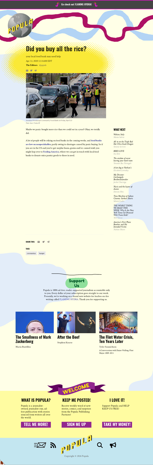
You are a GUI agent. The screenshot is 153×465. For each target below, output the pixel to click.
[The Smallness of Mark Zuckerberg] (35, 322)
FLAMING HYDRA (68, 299)
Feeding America (51, 151)
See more (66, 65)
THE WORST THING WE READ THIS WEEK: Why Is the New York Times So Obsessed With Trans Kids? (124, 210)
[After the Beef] (76, 322)
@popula (42, 65)
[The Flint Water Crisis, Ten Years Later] (118, 322)
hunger (41, 253)
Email (40, 445)
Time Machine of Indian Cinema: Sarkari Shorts (123, 197)
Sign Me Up (76, 425)
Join (113, 445)
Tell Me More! (36, 425)
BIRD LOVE (119, 151)
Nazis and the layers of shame (123, 187)
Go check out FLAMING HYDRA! (76, 4)
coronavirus (31, 253)
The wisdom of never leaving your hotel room (123, 159)
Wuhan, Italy (119, 134)
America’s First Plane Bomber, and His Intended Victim (122, 224)
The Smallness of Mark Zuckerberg (33, 339)
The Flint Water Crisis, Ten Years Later (116, 339)
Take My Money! (117, 425)
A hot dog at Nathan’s (123, 167)
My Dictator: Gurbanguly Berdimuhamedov (121, 177)
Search (100, 445)
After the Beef (68, 337)
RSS (53, 445)
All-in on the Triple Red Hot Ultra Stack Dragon (123, 142)
